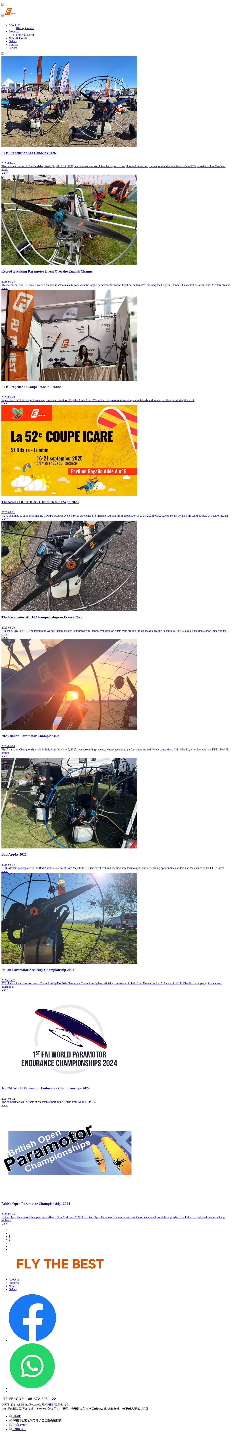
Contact (29, 28)
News (12, 1286)
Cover (30, 34)
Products (14, 31)
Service (13, 47)
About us (14, 1279)
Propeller (21, 34)
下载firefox (19, 1429)
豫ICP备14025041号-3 (55, 1404)
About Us (14, 24)
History (20, 28)
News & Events (18, 38)
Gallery (13, 41)
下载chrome (19, 1424)
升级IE (16, 1416)
